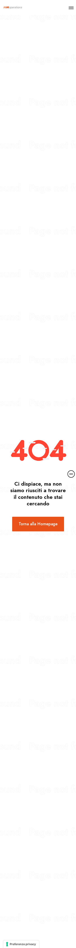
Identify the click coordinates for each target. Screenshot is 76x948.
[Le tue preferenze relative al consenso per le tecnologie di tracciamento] (21, 944)
